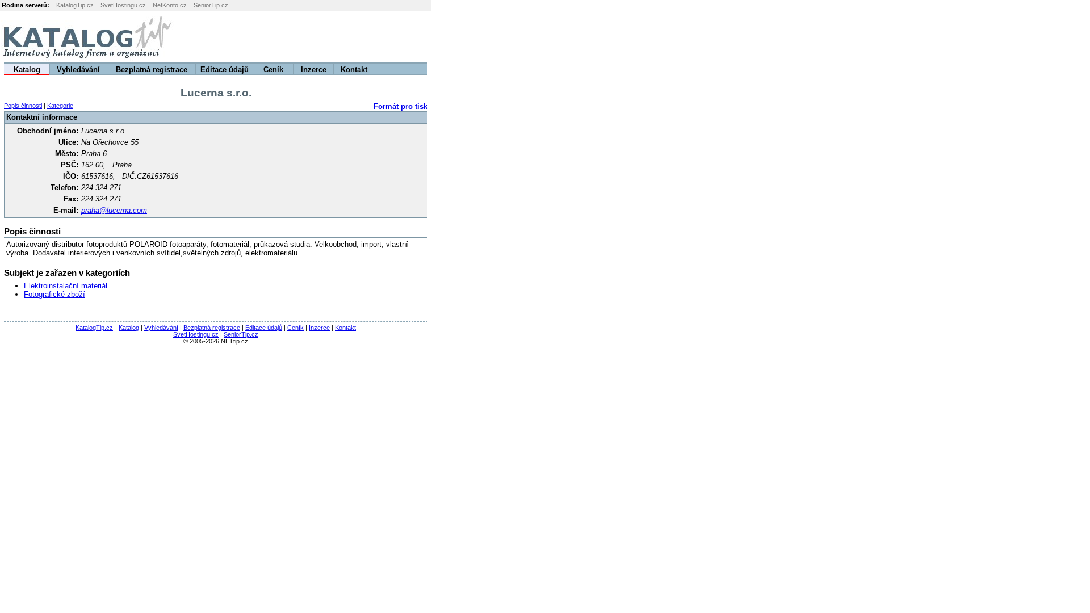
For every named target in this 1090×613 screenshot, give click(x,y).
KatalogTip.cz (75, 5)
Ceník (273, 69)
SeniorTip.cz (211, 5)
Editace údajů (224, 69)
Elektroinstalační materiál (65, 286)
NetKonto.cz (170, 5)
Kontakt (354, 69)
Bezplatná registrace (151, 69)
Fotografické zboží (54, 294)
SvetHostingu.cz (123, 5)
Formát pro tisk (400, 106)
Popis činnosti (23, 105)
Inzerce (313, 69)
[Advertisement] (948, 37)
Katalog (27, 69)
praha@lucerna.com (114, 210)
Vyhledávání (78, 69)
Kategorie (60, 105)
